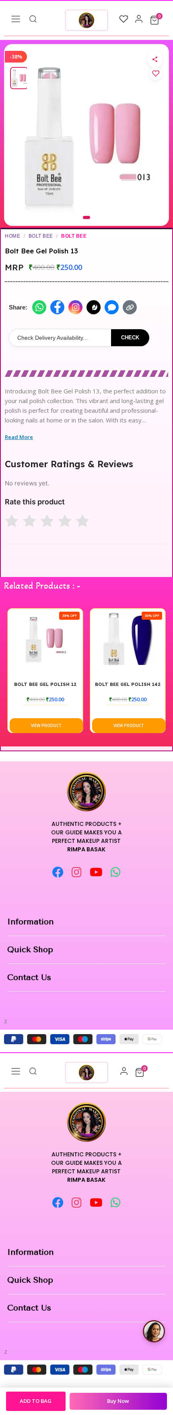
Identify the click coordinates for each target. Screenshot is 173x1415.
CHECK (130, 337)
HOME (12, 236)
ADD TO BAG (35, 1401)
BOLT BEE (41, 236)
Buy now (118, 1401)
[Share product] (155, 59)
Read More (19, 437)
